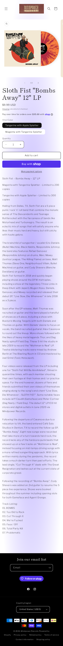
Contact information (24, 639)
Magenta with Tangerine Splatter (23, 132)
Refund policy (35, 635)
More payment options (31, 171)
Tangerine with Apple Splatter (22, 125)
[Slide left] (24, 83)
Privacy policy (20, 635)
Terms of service (51, 635)
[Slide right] (38, 83)
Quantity (6, 138)
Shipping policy (43, 639)
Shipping (5, 109)
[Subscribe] (49, 567)
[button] (6, 8)
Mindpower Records (30, 631)
